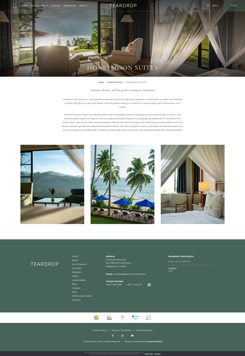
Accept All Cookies (149, 353)
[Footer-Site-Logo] (51, 278)
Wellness (76, 272)
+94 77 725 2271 (134, 284)
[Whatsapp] (158, 284)
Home (24, 5)
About (75, 260)
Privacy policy (157, 353)
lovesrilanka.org (144, 330)
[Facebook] (113, 336)
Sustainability (79, 280)
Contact (76, 300)
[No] (243, 353)
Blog (74, 284)
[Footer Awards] (96, 317)
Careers (76, 288)
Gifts (74, 292)
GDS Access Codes (82, 296)
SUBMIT (172, 268)
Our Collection (38, 5)
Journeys (55, 5)
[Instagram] (122, 336)
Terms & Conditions (121, 330)
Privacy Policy (99, 330)
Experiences (70, 5)
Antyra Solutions (154, 341)
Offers (82, 5)
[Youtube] (132, 336)
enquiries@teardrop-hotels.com (129, 274)
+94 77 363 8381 (114, 284)
